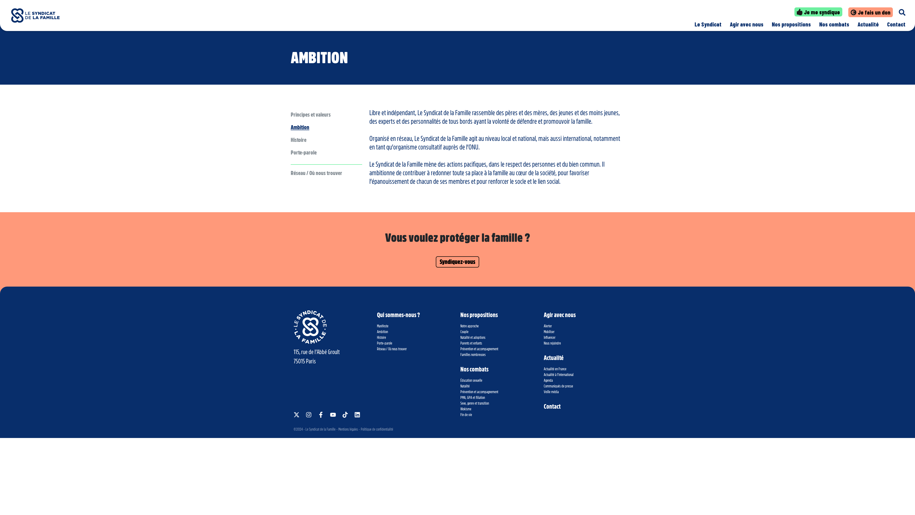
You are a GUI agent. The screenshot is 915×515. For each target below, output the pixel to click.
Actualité (868, 24)
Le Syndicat (708, 24)
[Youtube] (333, 415)
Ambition (300, 127)
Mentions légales (348, 429)
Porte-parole (304, 152)
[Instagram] (309, 415)
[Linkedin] (357, 415)
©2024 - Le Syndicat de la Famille (315, 429)
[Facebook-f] (321, 415)
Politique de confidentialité (377, 429)
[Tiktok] (345, 415)
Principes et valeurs (311, 115)
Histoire (298, 140)
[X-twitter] (297, 415)
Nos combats (834, 24)
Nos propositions (791, 24)
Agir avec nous (746, 24)
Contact (896, 24)
